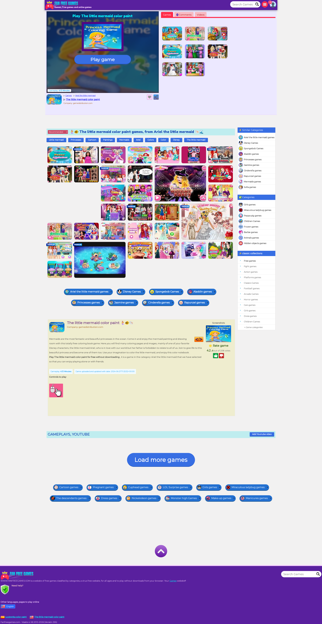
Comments (184, 14)
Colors (151, 140)
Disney (176, 140)
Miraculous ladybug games (257, 210)
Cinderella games (252, 170)
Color (163, 140)
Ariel (138, 140)
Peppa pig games (252, 215)
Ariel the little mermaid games (259, 137)
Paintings (107, 140)
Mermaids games (252, 181)
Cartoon (92, 140)
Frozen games (251, 227)
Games (167, 14)
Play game (103, 59)
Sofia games (250, 187)
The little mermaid (196, 140)
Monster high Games (184, 498)
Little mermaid (56, 140)
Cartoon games (68, 487)
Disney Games (251, 143)
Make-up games (221, 498)
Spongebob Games (253, 148)
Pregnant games (103, 487)
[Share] (156, 97)
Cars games (249, 305)
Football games (251, 288)
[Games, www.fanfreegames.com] (62, 5)
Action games (250, 272)
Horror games (251, 299)
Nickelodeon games (144, 498)
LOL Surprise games (175, 487)
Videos (201, 14)
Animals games (251, 238)
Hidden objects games (255, 243)
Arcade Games (251, 294)
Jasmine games (251, 165)
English (10, 606)
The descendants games (71, 498)
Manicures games (257, 498)
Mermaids (124, 140)
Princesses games (252, 159)
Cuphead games (138, 487)
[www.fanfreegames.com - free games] (18, 575)
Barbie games (251, 232)
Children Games (252, 221)
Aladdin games (251, 154)
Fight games (250, 266)
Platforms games (252, 277)
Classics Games (251, 283)
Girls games (249, 204)
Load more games (161, 459)
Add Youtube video (262, 434)
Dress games (250, 316)
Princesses (76, 140)
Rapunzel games (252, 176)
